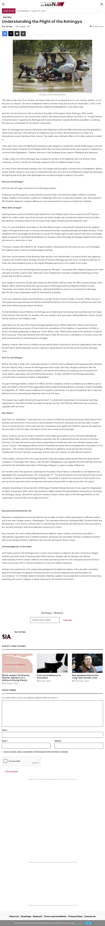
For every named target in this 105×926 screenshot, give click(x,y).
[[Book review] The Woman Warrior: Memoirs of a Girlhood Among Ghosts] (17, 663)
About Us (14, 916)
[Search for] (102, 5)
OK (88, 923)
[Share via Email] (17, 33)
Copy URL (67, 620)
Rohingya (47, 613)
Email (5, 741)
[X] (10, 33)
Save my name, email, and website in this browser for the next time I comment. (36, 752)
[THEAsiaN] (52, 4)
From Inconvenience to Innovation (49, 676)
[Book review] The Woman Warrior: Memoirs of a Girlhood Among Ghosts (16, 678)
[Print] (23, 33)
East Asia (7, 17)
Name (5, 730)
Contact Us (90, 916)
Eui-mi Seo (7, 26)
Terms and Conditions (55, 916)
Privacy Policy (75, 916)
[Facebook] (4, 33)
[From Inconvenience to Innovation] (52, 663)
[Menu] (3, 5)
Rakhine (59, 613)
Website (58, 741)
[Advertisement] (52, 799)
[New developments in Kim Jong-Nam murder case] (87, 663)
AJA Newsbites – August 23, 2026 (31, 11)
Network (37, 916)
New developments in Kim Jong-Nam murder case (85, 676)
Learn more (80, 923)
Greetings (26, 916)
